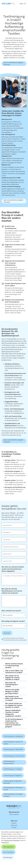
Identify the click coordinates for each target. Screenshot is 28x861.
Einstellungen (7, 857)
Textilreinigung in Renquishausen (9, 762)
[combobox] (14, 615)
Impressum (5, 842)
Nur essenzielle (8, 852)
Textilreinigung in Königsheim (13, 736)
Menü (21, 4)
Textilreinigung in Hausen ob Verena (13, 743)
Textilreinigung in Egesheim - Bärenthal (13, 782)
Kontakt (14, 827)
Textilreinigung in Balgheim (13, 775)
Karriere (14, 823)
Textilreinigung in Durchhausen (14, 756)
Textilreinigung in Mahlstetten (13, 749)
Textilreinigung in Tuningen (13, 769)
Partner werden (14, 814)
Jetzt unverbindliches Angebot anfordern (13, 64)
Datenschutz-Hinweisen (12, 840)
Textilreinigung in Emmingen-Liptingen (13, 795)
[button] (14, 665)
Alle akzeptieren (8, 847)
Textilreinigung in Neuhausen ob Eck (13, 789)
